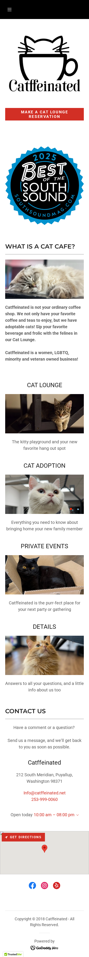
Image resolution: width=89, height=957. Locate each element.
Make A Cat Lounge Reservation (44, 114)
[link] (32, 886)
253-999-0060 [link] (44, 799)
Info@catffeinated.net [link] (45, 792)
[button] (9, 9)
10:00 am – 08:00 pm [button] (54, 814)
